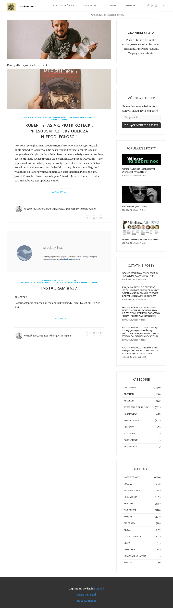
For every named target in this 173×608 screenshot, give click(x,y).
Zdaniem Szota (27, 6)
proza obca (130, 497)
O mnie (112, 5)
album (127, 530)
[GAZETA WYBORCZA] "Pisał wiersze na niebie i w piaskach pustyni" (140, 274)
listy (127, 543)
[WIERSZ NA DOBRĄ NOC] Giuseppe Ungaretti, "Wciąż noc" (138, 170)
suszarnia (129, 433)
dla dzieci (130, 510)
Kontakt (131, 5)
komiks (92, 209)
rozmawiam (130, 414)
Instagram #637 (59, 288)
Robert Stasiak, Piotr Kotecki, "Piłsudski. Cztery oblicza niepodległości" (59, 130)
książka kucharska (135, 556)
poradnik (129, 549)
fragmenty (130, 446)
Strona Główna (63, 5)
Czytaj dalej (59, 191)
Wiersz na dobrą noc (136, 407)
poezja (128, 484)
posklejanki (131, 440)
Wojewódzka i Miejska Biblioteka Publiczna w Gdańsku (67, 117)
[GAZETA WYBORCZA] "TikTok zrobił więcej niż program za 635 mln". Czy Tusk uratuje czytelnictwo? (140, 350)
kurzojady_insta (51, 280)
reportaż (129, 503)
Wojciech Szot (30, 209)
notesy (128, 562)
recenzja (65, 209)
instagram (66, 335)
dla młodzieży (132, 536)
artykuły (129, 400)
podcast (129, 427)
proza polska (132, 490)
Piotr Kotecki (29, 117)
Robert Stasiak (59, 120)
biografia (129, 523)
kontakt (98, 588)
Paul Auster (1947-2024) (134, 206)
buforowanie (132, 420)
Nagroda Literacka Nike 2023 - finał (141, 239)
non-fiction (131, 477)
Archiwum (90, 5)
